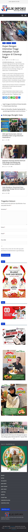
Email (3, 233)
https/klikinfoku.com (10, 444)
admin (4, 59)
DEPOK (2, 478)
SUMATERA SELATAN (5, 500)
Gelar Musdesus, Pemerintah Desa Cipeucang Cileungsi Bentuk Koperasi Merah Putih (13, 189)
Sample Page (4, 497)
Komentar (4, 209)
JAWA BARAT (9, 43)
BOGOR (2, 475)
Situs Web (3, 240)
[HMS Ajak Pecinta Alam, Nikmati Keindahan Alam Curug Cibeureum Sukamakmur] (14, 119)
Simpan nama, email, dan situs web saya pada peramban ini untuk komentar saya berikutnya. (12, 249)
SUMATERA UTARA (5, 503)
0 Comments (16, 59)
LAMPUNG (3, 492)
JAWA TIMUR (3, 489)
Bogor (4, 43)
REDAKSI (3, 494)
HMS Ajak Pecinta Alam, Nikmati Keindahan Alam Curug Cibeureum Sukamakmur (12, 135)
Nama (3, 227)
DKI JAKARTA (4, 480)
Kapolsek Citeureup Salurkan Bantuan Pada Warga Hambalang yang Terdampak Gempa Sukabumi (13, 162)
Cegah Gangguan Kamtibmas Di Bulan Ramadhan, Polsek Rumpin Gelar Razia (14, 105)
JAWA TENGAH (4, 486)
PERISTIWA (13, 43)
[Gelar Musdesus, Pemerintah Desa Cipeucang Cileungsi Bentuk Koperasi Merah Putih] (14, 172)
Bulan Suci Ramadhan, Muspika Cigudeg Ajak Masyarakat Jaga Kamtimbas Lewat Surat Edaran (13, 110)
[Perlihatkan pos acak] (25, 15)
